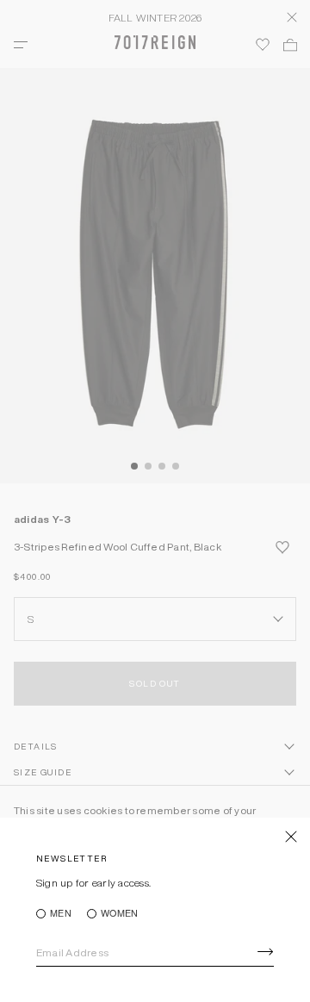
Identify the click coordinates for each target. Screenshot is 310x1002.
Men (60, 913)
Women (119, 913)
